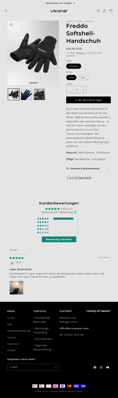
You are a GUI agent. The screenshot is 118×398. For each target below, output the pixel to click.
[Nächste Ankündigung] (112, 3)
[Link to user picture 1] (16, 288)
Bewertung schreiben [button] (59, 239)
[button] (6, 11)
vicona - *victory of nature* (53, 391)
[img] (16, 257)
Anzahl (69, 84)
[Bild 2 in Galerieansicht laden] (26, 94)
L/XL (83, 77)
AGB (9, 324)
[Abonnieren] (56, 367)
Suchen (11, 317)
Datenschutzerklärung (18, 330)
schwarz (73, 66)
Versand (80, 53)
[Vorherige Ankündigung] (5, 3)
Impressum (13, 343)
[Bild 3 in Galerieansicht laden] (39, 94)
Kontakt (11, 350)
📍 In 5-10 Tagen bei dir (79, 177)
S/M (71, 77)
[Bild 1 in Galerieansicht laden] (13, 94)
